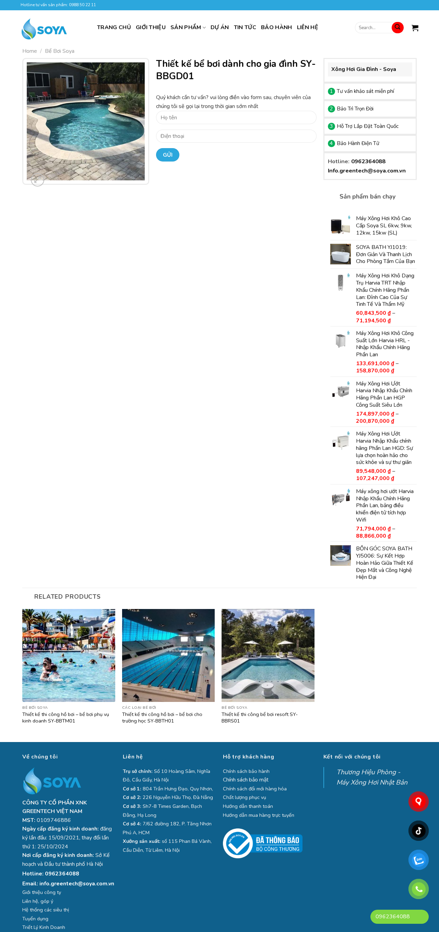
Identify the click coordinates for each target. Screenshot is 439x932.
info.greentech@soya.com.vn (76, 883)
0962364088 (368, 161)
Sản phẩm (185, 27)
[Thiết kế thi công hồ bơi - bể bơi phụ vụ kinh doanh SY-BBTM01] (68, 655)
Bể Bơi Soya (59, 51)
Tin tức (245, 27)
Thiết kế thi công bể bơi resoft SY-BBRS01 (260, 717)
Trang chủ (114, 27)
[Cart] (415, 27)
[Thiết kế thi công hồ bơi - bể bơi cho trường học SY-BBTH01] (168, 655)
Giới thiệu (151, 27)
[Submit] (397, 28)
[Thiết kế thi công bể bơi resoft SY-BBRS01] (268, 655)
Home (29, 51)
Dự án (220, 27)
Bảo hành (276, 27)
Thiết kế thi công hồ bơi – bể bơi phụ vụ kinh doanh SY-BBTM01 (65, 717)
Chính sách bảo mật (246, 780)
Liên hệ (307, 27)
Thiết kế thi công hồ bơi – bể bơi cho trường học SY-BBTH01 (162, 717)
